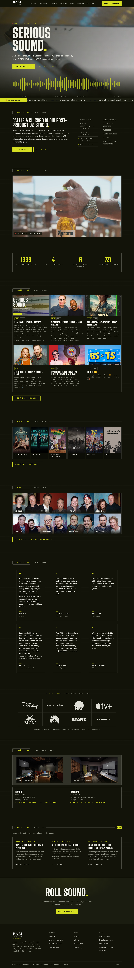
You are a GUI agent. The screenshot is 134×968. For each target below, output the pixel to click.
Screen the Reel (24, 67)
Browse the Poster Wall (28, 462)
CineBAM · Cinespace (56, 942)
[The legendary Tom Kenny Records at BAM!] (67, 305)
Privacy (118, 963)
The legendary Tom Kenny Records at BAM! (66, 323)
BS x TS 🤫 (92, 372)
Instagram (102, 945)
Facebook (102, 948)
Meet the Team (54, 946)
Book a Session (111, 3)
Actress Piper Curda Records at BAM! (29, 373)
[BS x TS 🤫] (103, 355)
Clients (53, 3)
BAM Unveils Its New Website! (27, 322)
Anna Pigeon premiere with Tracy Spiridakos (102, 323)
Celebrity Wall (78, 942)
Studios (63, 3)
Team (72, 3)
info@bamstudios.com (106, 938)
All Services (22, 149)
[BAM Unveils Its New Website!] (31, 305)
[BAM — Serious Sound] (16, 3)
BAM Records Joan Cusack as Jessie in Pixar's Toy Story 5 (64, 373)
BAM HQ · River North (56, 938)
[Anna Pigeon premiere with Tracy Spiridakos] (103, 305)
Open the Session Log (26, 398)
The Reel (43, 3)
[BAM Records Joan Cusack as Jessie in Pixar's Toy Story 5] (67, 355)
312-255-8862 (104, 942)
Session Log (83, 3)
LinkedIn (110, 945)
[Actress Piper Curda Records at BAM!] (31, 355)
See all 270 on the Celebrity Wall (34, 537)
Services (32, 3)
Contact (95, 3)
